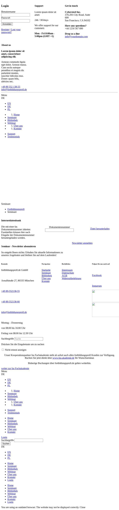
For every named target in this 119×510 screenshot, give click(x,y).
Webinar (11, 426)
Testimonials (13, 136)
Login (4, 437)
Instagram (97, 286)
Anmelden (6, 24)
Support (11, 133)
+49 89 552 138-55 (10, 86)
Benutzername (8, 11)
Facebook (97, 275)
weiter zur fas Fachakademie (15, 368)
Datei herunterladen (100, 228)
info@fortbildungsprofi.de (14, 89)
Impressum (67, 270)
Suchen (5, 443)
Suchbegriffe (7, 338)
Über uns (46, 278)
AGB (64, 275)
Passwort (5, 17)
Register (5, 29)
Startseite (46, 270)
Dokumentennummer (59, 227)
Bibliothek (47, 275)
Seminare (46, 273)
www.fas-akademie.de (63, 358)
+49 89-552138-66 (10, 301)
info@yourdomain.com (76, 36)
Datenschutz (68, 273)
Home (10, 418)
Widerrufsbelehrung (71, 278)
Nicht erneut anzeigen (15, 350)
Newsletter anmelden (82, 243)
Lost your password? (10, 31)
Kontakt (46, 281)
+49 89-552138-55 (10, 291)
